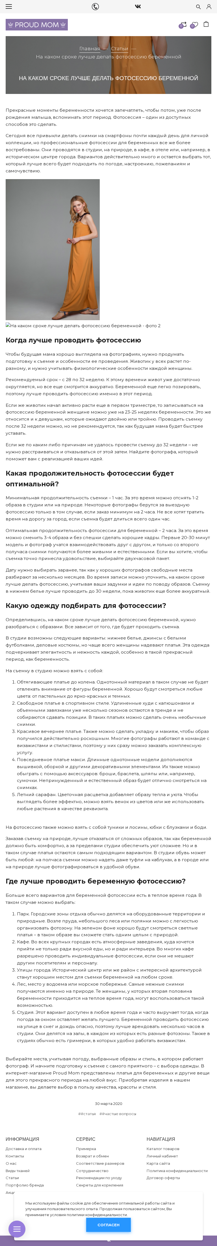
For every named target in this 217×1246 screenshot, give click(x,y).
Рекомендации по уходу (99, 1177)
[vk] (138, 6)
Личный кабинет (162, 1156)
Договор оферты (163, 1177)
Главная (89, 48)
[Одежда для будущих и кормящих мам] (37, 24)
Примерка (86, 1148)
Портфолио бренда (25, 1185)
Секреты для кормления (99, 1185)
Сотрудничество (92, 1170)
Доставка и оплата (24, 1148)
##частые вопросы (117, 1113)
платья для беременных (144, 1073)
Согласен (108, 1225)
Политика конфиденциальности (177, 1170)
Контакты (15, 1156)
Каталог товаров (163, 1148)
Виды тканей (18, 1170)
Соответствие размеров (100, 1163)
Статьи (119, 48)
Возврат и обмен (92, 1156)
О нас (11, 1163)
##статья (87, 1113)
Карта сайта (158, 1163)
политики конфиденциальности (97, 1214)
